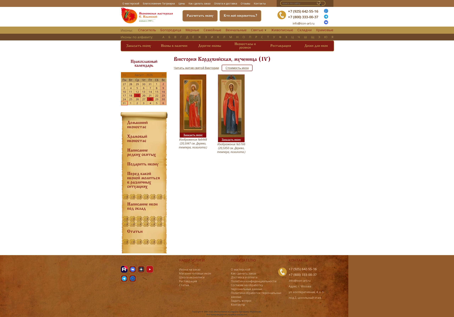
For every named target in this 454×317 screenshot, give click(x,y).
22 (156, 95)
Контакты (260, 3)
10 (124, 91)
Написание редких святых (141, 152)
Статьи (135, 232)
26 (137, 99)
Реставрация (280, 46)
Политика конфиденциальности (253, 281)
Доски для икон (316, 46)
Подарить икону (143, 164)
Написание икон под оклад (142, 206)
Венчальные (236, 30)
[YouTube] (149, 269)
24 (124, 99)
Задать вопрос (241, 301)
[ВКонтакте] (326, 23)
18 (130, 95)
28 (130, 84)
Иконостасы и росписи (245, 45)
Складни (304, 30)
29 (137, 84)
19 (137, 95)
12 (137, 91)
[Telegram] (124, 278)
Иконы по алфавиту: (137, 37)
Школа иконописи (191, 277)
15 (156, 91)
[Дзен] (141, 269)
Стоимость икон (237, 68)
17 (124, 95)
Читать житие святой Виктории (196, 68)
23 (163, 95)
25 (130, 99)
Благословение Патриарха (159, 3)
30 (143, 84)
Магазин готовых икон (195, 273)
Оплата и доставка (225, 3)
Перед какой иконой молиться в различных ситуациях (143, 180)
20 (143, 95)
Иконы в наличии (174, 46)
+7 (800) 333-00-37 (303, 17)
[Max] (326, 12)
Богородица (170, 30)
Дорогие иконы (209, 46)
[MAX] (132, 278)
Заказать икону (138, 46)
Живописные (282, 30)
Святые (257, 30)
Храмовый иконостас (137, 139)
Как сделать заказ (200, 3)
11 (130, 91)
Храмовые (324, 30)
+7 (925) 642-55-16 (303, 11)
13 (143, 91)
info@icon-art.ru (303, 23)
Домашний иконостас (137, 125)
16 (163, 91)
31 (150, 84)
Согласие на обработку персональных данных (247, 287)
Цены (181, 3)
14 (150, 91)
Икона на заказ (189, 269)
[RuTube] (124, 269)
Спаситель (147, 30)
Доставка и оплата (244, 277)
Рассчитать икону (200, 15)
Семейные (212, 30)
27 (124, 84)
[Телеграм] (326, 18)
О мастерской (130, 3)
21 (150, 95)
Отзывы (245, 3)
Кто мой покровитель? (240, 15)
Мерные (192, 30)
